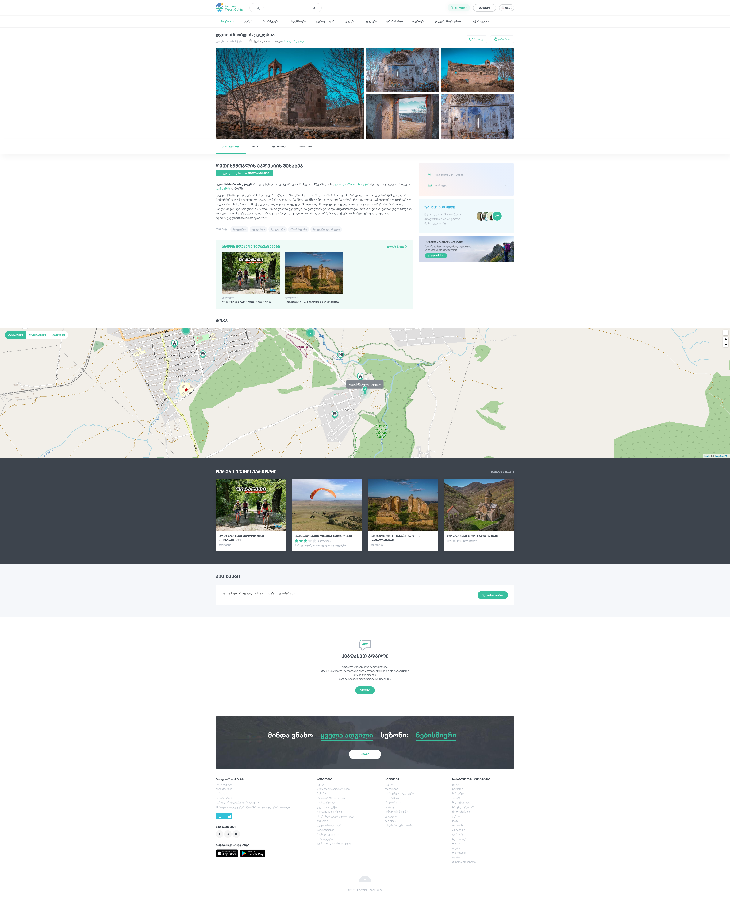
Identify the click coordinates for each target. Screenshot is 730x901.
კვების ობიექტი (327, 807)
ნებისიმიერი (460, 839)
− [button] (726, 344)
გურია (456, 816)
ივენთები (418, 21)
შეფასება (305, 146)
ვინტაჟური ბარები (396, 811)
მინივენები (459, 852)
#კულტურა (278, 229)
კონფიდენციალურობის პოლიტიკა (237, 802)
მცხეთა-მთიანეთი (464, 861)
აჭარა (456, 857)
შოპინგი (390, 807)
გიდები (350, 21)
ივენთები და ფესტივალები (334, 843)
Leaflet (707, 455)
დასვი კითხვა (495, 595)
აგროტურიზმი (325, 829)
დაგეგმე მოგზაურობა (448, 21)
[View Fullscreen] (725, 332)
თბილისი (458, 825)
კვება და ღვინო (326, 21)
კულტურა (391, 816)
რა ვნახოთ (227, 21)
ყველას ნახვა (395, 246)
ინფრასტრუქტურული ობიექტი (336, 816)
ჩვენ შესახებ (224, 788)
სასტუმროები (297, 21)
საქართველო (480, 21)
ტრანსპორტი (394, 21)
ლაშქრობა (391, 788)
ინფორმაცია (231, 146)
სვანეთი (457, 788)
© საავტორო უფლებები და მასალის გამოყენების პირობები (253, 807)
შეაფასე (365, 690)
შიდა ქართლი (461, 802)
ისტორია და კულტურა (331, 797)
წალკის (364, 184)
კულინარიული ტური (329, 825)
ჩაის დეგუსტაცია (328, 834)
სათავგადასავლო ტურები (333, 788)
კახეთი (456, 797)
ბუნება (321, 793)
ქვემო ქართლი (461, 811)
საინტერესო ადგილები (399, 793)
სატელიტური (58, 335)
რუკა (255, 146)
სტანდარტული (15, 335)
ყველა (321, 784)
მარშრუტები (271, 21)
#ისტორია (239, 229)
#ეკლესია (258, 229)
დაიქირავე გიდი (439, 207)
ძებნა (365, 754)
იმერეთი (457, 848)
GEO (508, 7)
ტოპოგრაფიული (37, 335)
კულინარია (392, 797)
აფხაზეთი (458, 829)
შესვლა (484, 7)
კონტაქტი (222, 793)
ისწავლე (322, 820)
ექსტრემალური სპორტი (399, 825)
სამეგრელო (459, 793)
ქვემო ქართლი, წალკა (278, 41)
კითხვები (278, 146)
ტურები (249, 21)
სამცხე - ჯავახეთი (463, 807)
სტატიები (371, 21)
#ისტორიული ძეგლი (326, 229)
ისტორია (390, 820)
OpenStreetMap (721, 455)
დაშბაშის (223, 188)
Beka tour (457, 843)
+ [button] (726, 339)
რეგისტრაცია (224, 797)
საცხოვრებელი (326, 802)
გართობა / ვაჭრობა (329, 811)
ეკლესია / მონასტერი (229, 41)
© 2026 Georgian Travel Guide (365, 889)
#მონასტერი (298, 229)
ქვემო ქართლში (344, 184)
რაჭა (455, 820)
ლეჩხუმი (457, 834)
